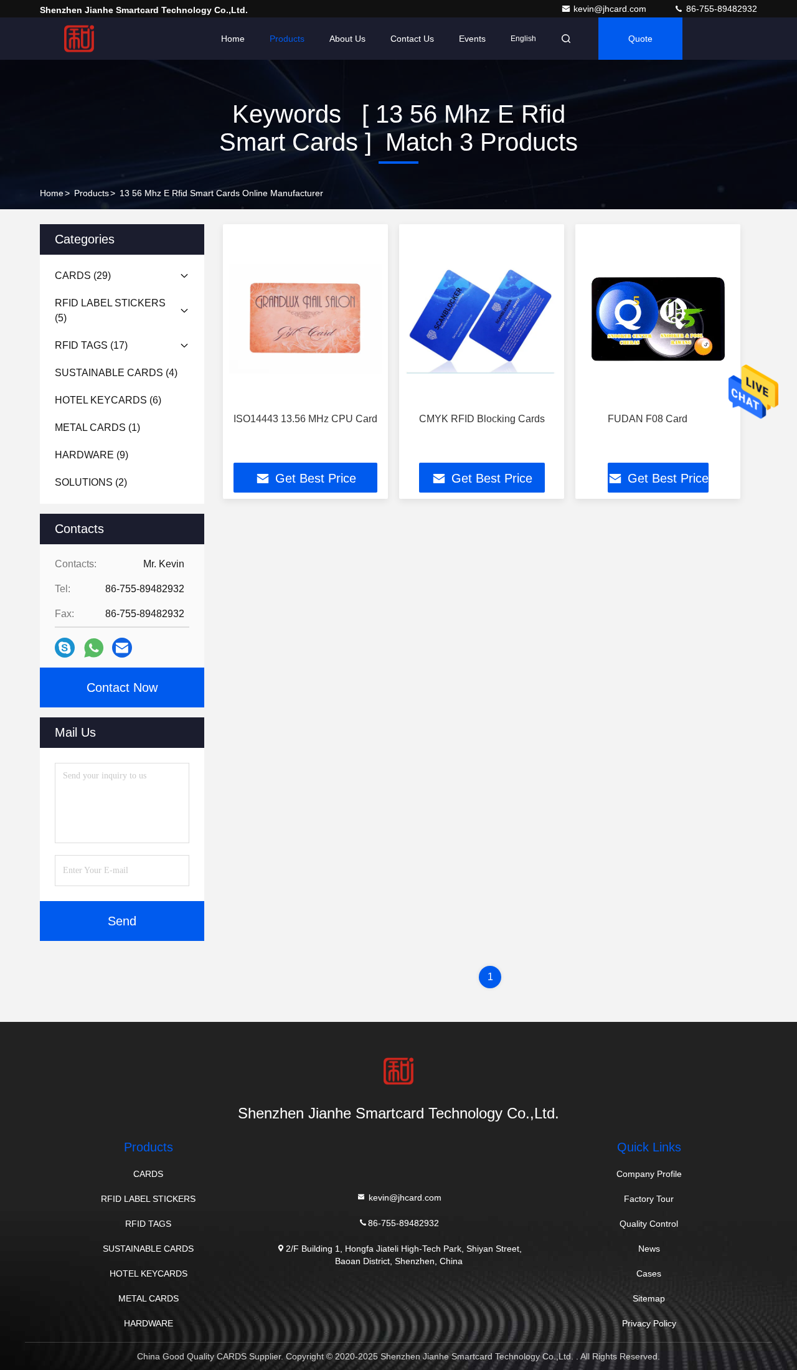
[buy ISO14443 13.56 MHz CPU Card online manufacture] (305, 318)
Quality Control (649, 1224)
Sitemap (649, 1298)
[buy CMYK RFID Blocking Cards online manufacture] (481, 318)
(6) (108, 400)
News (649, 1249)
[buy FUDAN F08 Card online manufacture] (658, 318)
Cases (648, 1273)
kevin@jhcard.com (611, 9)
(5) (110, 310)
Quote (640, 39)
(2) (91, 482)
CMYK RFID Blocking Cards (482, 418)
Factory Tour (649, 1199)
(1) (97, 427)
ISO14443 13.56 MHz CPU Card (305, 418)
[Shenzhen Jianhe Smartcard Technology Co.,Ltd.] (79, 39)
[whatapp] (93, 648)
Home (233, 39)
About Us (347, 39)
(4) (116, 372)
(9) (91, 455)
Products (287, 39)
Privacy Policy (649, 1323)
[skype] (65, 648)
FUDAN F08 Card (647, 418)
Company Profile (649, 1174)
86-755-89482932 (720, 9)
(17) (91, 345)
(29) (83, 275)
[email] (122, 648)
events (472, 39)
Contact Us (412, 39)
